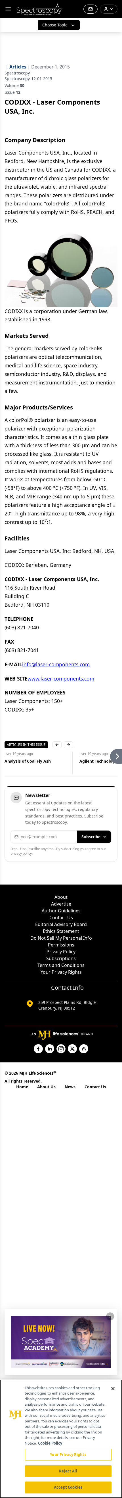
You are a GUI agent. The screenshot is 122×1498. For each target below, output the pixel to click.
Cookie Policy (50, 1443)
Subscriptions (61, 958)
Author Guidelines (61, 911)
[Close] (113, 1388)
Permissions (61, 945)
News (70, 1086)
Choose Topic (54, 25)
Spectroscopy (17, 73)
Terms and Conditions (61, 965)
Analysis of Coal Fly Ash (28, 761)
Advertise (61, 904)
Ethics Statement (61, 931)
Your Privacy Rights (61, 972)
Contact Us (61, 917)
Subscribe (90, 836)
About (61, 897)
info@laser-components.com (56, 664)
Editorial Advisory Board (61, 924)
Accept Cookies (68, 1487)
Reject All (68, 1471)
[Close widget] (110, 1316)
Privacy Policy (61, 951)
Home (22, 1086)
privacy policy (21, 853)
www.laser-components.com (61, 678)
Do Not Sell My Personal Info (61, 938)
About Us (46, 1086)
